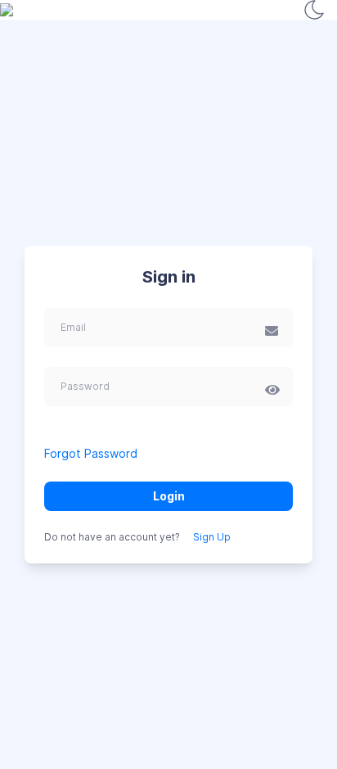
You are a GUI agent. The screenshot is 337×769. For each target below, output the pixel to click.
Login (169, 496)
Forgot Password (90, 453)
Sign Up (212, 537)
